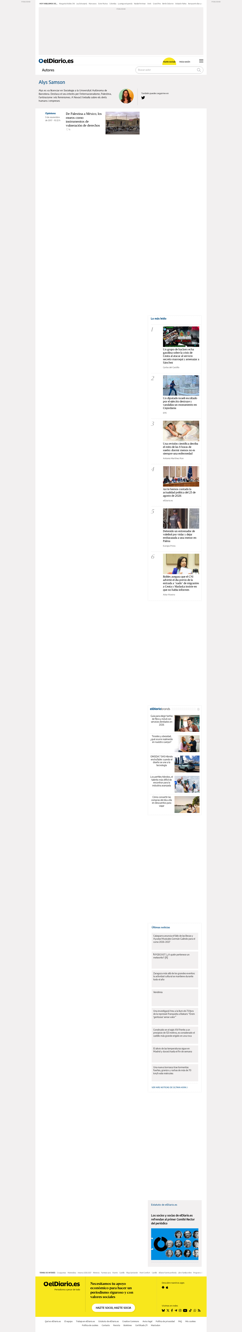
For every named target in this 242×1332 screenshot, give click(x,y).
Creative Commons (130, 1321)
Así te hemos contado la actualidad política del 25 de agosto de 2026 (179, 492)
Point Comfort (145, 1273)
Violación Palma (180, 4)
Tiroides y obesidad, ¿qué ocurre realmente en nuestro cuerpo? (161, 739)
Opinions (50, 113)
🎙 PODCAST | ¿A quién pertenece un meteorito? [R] (171, 956)
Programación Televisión (202, 1273)
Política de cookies (90, 1325)
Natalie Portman (140, 4)
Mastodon (155, 1325)
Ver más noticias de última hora (169, 1087)
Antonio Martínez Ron (173, 458)
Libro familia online (185, 1273)
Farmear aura (106, 1273)
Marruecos (93, 4)
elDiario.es (168, 500)
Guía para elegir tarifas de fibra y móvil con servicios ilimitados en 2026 (162, 720)
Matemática (72, 1273)
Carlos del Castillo (171, 367)
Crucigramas (61, 1273)
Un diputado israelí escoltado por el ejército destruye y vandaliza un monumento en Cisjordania (180, 403)
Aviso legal (147, 1321)
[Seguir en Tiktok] (190, 1310)
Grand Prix (157, 4)
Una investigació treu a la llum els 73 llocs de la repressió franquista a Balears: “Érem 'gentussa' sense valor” (174, 1014)
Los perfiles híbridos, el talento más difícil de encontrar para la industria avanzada (161, 781)
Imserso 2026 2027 (84, 1273)
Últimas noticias (161, 927)
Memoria (96, 1273)
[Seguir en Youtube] (185, 1310)
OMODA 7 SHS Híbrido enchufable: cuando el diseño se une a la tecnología (161, 761)
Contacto (106, 1325)
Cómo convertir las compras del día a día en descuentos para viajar (161, 801)
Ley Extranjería (81, 4)
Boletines (127, 1325)
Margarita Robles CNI (67, 4)
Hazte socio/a (169, 62)
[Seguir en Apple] (167, 1287)
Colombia (112, 4)
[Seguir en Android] (163, 1287)
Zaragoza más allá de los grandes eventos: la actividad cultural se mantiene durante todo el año (174, 976)
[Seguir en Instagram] (180, 1310)
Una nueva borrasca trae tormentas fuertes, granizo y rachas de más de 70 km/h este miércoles (172, 1070)
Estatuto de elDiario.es (164, 1204)
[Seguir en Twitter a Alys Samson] (143, 98)
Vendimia (157, 992)
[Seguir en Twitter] (167, 1310)
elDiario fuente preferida (167, 1273)
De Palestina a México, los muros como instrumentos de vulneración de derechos (84, 119)
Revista (116, 1325)
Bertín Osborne (168, 4)
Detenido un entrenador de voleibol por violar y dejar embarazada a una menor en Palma (179, 536)
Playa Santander (132, 1273)
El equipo (68, 1321)
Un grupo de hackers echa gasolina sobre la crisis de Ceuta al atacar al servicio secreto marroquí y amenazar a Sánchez (181, 356)
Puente (115, 1273)
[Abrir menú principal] (201, 60)
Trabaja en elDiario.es (85, 1321)
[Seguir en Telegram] (176, 1310)
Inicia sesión (184, 62)
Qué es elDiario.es (53, 1321)
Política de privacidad (165, 1321)
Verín (149, 4)
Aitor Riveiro (169, 594)
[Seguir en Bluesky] (163, 1310)
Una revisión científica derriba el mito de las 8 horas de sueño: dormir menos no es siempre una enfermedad (180, 448)
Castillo (122, 1273)
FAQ (180, 1321)
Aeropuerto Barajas (195, 4)
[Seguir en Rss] (199, 1310)
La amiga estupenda (125, 4)
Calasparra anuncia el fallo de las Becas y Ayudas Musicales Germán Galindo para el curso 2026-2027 (174, 938)
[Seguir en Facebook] (172, 1310)
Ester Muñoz (103, 4)
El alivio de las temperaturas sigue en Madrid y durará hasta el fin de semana (172, 1050)
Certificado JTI (141, 1325)
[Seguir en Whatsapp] (195, 1310)
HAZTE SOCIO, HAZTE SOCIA (113, 1307)
